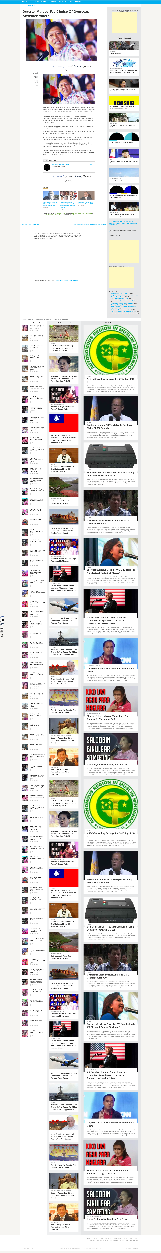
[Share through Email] (1, 631)
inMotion (92, 1240)
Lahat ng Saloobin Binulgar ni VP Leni (35, 540)
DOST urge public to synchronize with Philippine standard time (121, 143)
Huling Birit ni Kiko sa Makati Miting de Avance (37, 510)
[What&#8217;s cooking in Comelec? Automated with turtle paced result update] (68, 195)
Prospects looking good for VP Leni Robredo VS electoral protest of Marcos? (111, 571)
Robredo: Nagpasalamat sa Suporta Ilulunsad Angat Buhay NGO (37, 398)
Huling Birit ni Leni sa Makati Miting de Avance (37, 499)
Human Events (113, 68)
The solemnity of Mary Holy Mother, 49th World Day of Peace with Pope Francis (63, 681)
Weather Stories (117, 178)
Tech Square (62, 1)
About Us (135, 1243)
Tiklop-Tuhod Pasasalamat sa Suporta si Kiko (37, 551)
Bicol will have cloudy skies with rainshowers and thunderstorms (123, 196)
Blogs (122, 1240)
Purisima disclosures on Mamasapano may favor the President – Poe (122, 90)
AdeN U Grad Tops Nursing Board (119, 293)
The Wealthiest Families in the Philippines (122, 303)
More (70, 1)
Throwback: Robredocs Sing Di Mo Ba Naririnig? (37, 438)
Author (45, 160)
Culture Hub (44, 1)
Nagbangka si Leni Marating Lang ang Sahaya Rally (35, 572)
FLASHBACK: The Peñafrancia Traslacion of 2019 (123, 126)
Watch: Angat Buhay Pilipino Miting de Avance (37, 520)
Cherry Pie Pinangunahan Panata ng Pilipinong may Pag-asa (37, 429)
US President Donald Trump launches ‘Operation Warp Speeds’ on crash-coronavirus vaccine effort (63, 589)
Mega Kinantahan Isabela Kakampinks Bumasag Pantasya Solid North (37, 623)
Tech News (115, 212)
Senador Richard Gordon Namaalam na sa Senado (37, 377)
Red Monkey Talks (59, 404)
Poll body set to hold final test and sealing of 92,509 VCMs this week (110, 474)
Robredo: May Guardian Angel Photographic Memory (63, 560)
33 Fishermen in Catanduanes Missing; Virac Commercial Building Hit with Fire (123, 107)
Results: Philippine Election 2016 (29, 224)
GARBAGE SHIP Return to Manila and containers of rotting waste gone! (62, 530)
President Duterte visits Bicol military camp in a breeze (124, 162)
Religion (115, 123)
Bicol (111, 123)
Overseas (53, 1)
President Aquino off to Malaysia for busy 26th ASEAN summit (109, 426)
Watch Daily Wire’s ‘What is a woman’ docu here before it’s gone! (37, 327)
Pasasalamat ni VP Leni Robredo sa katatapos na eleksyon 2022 (37, 449)
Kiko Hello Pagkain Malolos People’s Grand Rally (62, 407)
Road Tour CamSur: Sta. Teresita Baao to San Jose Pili (37, 337)
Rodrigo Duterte (58, 214)
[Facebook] (91, 165)
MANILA (90, 213)
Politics (63, 213)
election (74, 213)
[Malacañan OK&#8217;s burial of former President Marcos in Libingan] (51, 195)
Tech (102, 1238)
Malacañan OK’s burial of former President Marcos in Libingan (50, 203)
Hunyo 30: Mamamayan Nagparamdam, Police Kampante (36, 347)
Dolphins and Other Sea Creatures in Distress (61, 502)
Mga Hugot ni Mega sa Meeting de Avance (36, 561)
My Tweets (111, 232)
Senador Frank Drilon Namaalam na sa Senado (37, 387)
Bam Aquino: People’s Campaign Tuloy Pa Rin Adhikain (36, 408)
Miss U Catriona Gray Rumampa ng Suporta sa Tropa (37, 490)
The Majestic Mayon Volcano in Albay (120, 310)
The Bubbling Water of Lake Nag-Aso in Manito (123, 311)
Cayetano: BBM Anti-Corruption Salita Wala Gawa (110, 670)
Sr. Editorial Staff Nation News (60, 164)
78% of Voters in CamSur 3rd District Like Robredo (63, 711)
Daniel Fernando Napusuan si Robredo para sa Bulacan (37, 593)
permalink (73, 214)
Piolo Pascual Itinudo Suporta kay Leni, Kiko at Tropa (37, 531)
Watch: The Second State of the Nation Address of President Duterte (62, 468)
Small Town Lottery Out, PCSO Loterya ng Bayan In (124, 300)
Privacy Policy (126, 1243)
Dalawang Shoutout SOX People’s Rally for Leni (37, 581)
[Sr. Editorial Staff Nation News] (47, 167)
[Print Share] (1, 628)
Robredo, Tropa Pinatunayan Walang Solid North (37, 603)
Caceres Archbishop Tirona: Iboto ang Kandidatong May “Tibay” (62, 740)
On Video (36, 1)
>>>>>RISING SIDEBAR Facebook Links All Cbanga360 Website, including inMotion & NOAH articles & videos (123, 223)
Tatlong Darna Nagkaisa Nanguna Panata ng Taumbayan (36, 480)
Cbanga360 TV (134, 1240)
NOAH (111, 212)
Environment (113, 51)
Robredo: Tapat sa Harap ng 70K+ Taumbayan (37, 632)
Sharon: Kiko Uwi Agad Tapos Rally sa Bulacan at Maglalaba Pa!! (107, 717)
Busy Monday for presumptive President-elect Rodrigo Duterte (90, 224)
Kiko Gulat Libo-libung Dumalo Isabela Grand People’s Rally (37, 613)
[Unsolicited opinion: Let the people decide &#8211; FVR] (86, 195)
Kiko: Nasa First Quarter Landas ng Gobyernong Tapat (37, 419)
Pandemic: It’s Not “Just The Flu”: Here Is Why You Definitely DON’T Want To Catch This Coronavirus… (123, 72)
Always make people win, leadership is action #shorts (37, 368)
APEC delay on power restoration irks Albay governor (60, 771)
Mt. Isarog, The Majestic (117, 180)
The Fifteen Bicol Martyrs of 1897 (119, 298)
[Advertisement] (124, 22)
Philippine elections (48, 214)
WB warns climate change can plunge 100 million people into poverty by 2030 (63, 348)
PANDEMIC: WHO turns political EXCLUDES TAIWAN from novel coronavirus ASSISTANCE (63, 439)
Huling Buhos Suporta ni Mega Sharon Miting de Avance (37, 460)
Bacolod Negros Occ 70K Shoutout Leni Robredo (37, 663)
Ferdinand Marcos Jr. (83, 213)
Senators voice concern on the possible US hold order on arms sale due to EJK (64, 378)
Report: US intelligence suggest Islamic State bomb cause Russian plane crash (64, 620)
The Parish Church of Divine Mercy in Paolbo (122, 313)
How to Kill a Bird (115, 53)
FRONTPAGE (88, 1238)
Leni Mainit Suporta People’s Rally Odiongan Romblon (37, 674)
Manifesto (78, 1)
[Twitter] (93, 165)
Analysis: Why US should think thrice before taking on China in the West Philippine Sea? (64, 652)
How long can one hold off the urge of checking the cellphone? (122, 215)
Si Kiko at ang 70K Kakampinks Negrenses (36, 643)
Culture (96, 1238)
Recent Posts (52, 160)
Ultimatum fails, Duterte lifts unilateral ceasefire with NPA (108, 522)
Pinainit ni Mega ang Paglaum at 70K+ (36, 653)
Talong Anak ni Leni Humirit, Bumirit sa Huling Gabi (35, 470)
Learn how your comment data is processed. (66, 280)
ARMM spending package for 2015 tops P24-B (111, 380)
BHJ (127, 1240)
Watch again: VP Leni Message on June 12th (36, 356)
